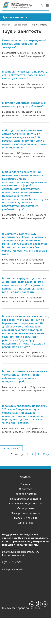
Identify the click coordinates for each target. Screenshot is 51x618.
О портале (25, 489)
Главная (25, 484)
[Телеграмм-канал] (45, 604)
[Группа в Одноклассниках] (38, 604)
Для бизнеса (25, 522)
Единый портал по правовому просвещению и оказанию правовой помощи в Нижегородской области (21, 5)
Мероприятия (25, 508)
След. (46, 454)
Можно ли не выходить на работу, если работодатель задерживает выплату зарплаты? (25, 75)
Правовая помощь (25, 493)
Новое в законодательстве (25, 503)
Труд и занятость (15, 17)
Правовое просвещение (25, 498)
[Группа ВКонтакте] (32, 604)
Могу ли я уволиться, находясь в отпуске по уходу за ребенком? (24, 104)
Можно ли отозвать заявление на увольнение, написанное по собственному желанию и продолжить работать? (24, 376)
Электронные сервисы (25, 513)
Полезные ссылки (25, 518)
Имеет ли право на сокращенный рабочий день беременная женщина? (24, 44)
